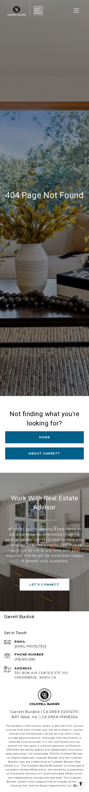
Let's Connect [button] (44, 584)
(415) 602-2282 (24, 659)
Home (44, 437)
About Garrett (44, 453)
